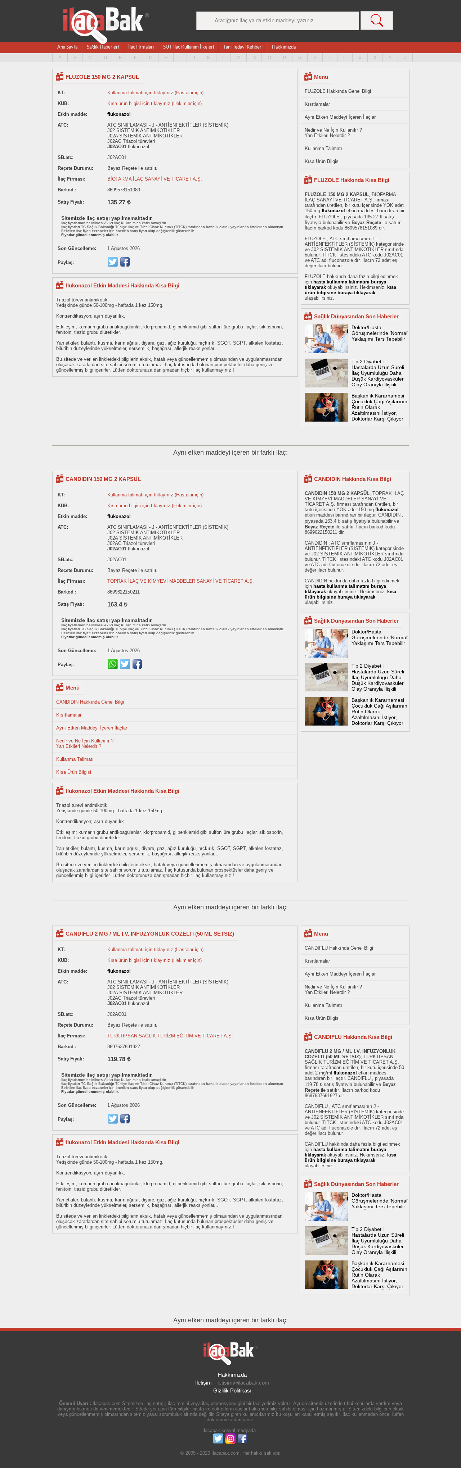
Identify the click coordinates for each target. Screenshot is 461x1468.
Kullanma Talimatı (323, 148)
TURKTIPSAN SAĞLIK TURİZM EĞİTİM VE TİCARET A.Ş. (170, 1035)
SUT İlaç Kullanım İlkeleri (188, 47)
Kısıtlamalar (317, 104)
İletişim (203, 1383)
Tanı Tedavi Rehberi (243, 47)
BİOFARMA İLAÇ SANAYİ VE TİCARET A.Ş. (154, 179)
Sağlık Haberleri (103, 47)
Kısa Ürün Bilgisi (322, 161)
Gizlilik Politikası (232, 1390)
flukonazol (119, 114)
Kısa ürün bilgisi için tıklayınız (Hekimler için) (154, 103)
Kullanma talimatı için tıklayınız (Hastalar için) (155, 92)
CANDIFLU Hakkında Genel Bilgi (339, 948)
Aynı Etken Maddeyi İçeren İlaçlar (340, 117)
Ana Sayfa (67, 47)
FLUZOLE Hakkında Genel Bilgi (338, 91)
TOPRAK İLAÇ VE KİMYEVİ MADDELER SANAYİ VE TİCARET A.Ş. (180, 581)
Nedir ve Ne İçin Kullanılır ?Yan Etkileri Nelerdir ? (333, 132)
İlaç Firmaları (141, 47)
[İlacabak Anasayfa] (106, 25)
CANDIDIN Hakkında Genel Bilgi (90, 702)
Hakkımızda (284, 47)
